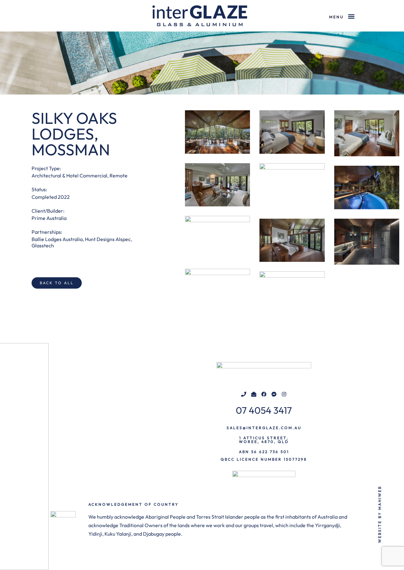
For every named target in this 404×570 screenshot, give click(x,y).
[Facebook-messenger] (274, 394)
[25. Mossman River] (291, 293)
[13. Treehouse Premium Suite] (291, 132)
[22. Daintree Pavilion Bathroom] (366, 242)
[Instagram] (284, 394)
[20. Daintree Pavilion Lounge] (217, 237)
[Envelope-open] (254, 394)
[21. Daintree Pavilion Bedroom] (291, 240)
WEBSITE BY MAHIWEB (379, 514)
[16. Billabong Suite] (217, 185)
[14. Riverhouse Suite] (366, 133)
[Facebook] (264, 394)
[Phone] (244, 394)
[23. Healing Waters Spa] (217, 290)
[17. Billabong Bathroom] (291, 186)
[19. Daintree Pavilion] (366, 187)
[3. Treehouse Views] (217, 132)
